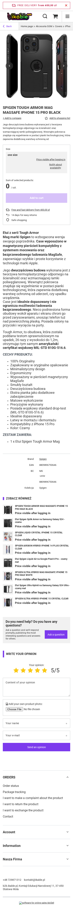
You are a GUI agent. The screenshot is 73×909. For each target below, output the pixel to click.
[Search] (45, 16)
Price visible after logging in (50, 159)
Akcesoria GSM (44, 26)
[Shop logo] (19, 16)
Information (12, 846)
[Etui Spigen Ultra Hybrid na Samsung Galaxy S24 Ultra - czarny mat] (8, 589)
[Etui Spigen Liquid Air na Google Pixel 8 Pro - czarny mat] (8, 563)
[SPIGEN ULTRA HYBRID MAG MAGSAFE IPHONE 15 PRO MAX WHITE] (8, 576)
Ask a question (56, 634)
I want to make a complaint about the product (33, 798)
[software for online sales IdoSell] (36, 903)
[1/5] (16, 670)
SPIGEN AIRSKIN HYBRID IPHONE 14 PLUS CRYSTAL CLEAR (42, 547)
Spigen (43, 459)
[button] (9, 66)
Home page (27, 26)
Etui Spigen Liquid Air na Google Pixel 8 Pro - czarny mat (41, 560)
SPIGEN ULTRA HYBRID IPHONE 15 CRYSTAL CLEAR (42, 598)
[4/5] (37, 670)
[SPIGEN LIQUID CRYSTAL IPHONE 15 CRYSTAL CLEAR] (8, 536)
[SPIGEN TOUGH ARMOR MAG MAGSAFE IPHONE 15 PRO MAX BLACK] (8, 510)
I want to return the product (20, 804)
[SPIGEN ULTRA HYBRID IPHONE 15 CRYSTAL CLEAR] (8, 602)
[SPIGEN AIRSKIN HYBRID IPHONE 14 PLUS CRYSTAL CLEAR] (8, 549)
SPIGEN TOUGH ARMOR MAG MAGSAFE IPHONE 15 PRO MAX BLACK (41, 507)
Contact (8, 816)
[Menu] (67, 16)
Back (9, 26)
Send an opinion (36, 747)
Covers (58, 26)
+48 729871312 (12, 879)
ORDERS (9, 777)
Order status (11, 786)
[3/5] (30, 670)
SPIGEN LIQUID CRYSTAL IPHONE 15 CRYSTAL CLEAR (39, 534)
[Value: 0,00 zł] (55, 16)
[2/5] (23, 670)
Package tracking (14, 792)
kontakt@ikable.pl (34, 879)
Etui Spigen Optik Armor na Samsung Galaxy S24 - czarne (40, 521)
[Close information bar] (66, 5)
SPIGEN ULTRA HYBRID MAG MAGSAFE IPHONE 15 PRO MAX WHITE (41, 574)
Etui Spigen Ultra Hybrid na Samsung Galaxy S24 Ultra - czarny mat (42, 587)
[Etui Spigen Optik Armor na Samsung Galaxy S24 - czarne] (8, 523)
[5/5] (44, 670)
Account (9, 832)
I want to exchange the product (23, 810)
